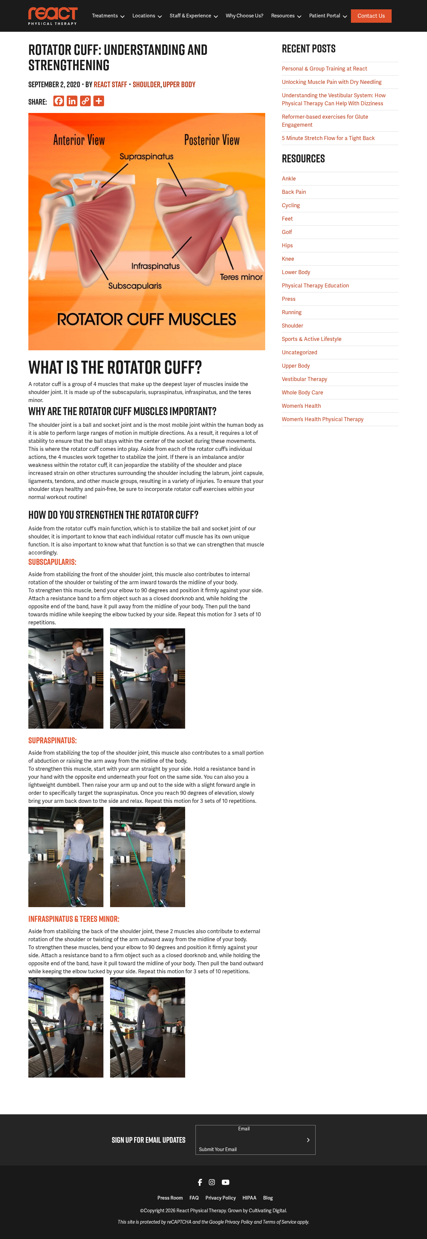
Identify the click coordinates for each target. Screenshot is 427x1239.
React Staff (110, 84)
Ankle (289, 178)
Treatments (105, 15)
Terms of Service (279, 1222)
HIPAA (250, 1198)
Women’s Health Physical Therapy (323, 419)
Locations (143, 15)
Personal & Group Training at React (324, 68)
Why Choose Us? (245, 15)
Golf (287, 232)
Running (292, 312)
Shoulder (146, 84)
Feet (287, 218)
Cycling (291, 205)
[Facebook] (200, 1183)
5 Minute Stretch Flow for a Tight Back (328, 138)
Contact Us (371, 15)
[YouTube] (226, 1183)
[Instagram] (212, 1183)
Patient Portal (324, 15)
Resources (283, 15)
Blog (268, 1198)
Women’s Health (301, 405)
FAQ (194, 1198)
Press (289, 298)
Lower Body (296, 272)
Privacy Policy (220, 1198)
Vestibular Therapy (304, 379)
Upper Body (179, 84)
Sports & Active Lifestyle (312, 339)
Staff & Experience (190, 15)
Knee (288, 258)
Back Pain (294, 192)
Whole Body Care (302, 392)
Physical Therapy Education (315, 285)
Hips (287, 245)
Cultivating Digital (267, 1211)
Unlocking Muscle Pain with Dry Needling (332, 82)
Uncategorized (299, 352)
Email (244, 1129)
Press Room (170, 1198)
